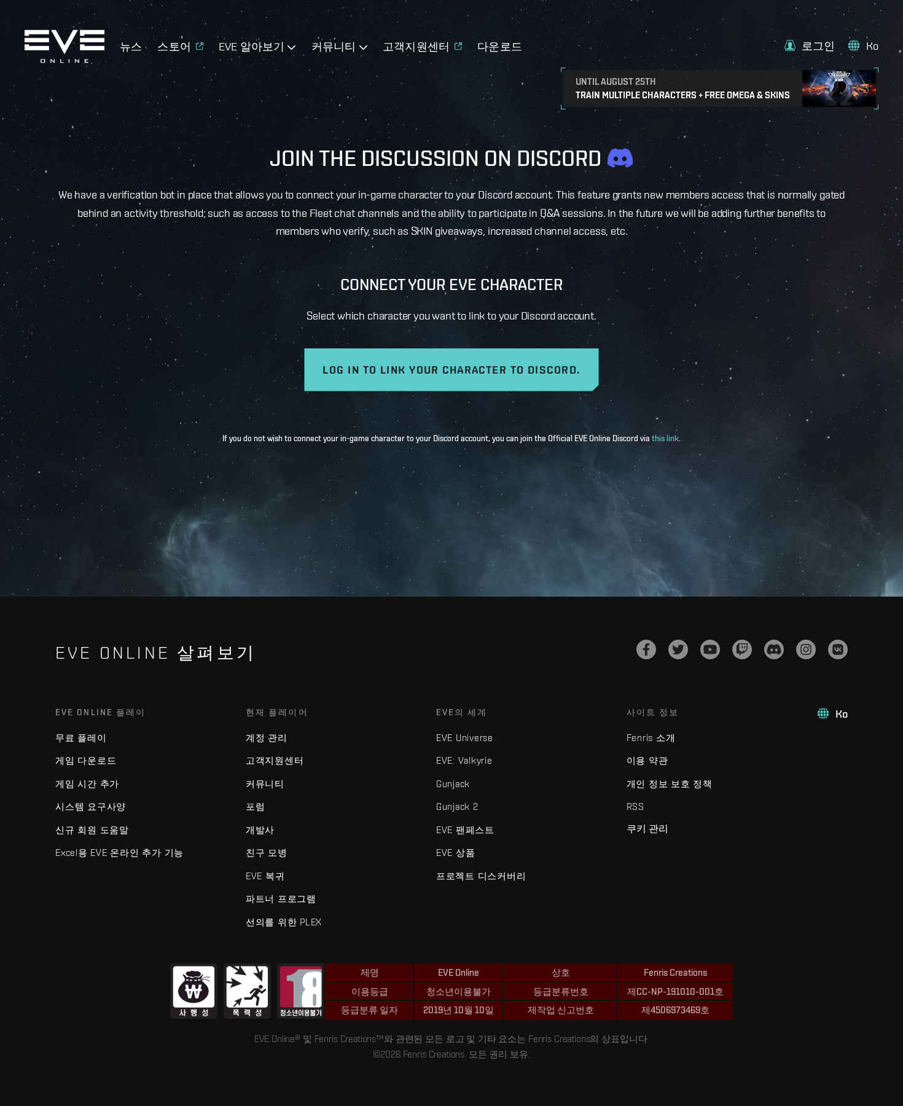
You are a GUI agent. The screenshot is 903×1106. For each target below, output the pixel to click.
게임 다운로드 (85, 760)
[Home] (64, 59)
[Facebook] (646, 649)
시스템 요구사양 (90, 806)
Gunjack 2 (457, 806)
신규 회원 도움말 (92, 830)
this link (665, 438)
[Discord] (774, 649)
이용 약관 (647, 760)
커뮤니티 (265, 784)
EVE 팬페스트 (465, 830)
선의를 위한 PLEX (284, 922)
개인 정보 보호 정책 (670, 784)
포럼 (255, 806)
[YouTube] (710, 649)
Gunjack (453, 784)
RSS (635, 806)
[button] (809, 45)
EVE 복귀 (265, 876)
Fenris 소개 (651, 737)
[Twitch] (742, 649)
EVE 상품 (455, 852)
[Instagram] (806, 649)
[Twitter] (678, 649)
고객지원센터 (275, 760)
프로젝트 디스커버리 (481, 876)
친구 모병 (266, 852)
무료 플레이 (81, 737)
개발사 (260, 830)
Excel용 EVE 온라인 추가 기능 (119, 852)
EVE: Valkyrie (464, 760)
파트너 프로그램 (281, 898)
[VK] (838, 649)
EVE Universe (464, 737)
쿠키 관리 (647, 828)
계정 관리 (266, 737)
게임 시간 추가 (87, 784)
